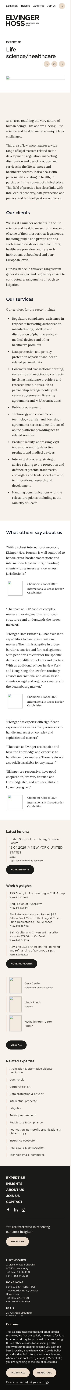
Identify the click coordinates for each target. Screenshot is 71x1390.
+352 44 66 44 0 (20, 1272)
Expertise (13, 42)
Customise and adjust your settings (27, 1382)
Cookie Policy (53, 1350)
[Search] (62, 6)
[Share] (62, 64)
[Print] (54, 64)
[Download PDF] (47, 64)
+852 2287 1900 (20, 1298)
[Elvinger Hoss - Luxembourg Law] (22, 20)
